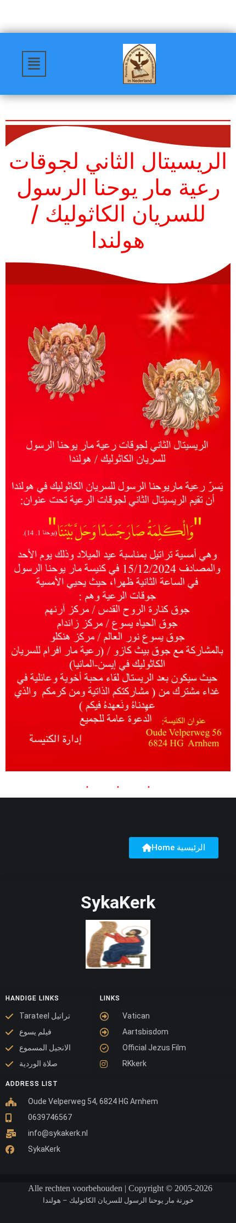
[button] (34, 64)
